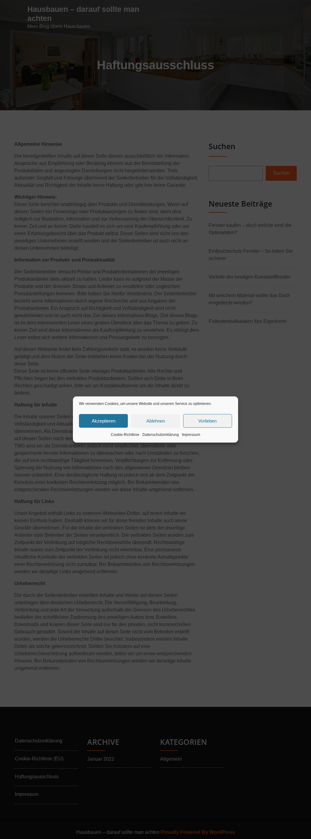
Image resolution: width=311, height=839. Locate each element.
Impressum (191, 435)
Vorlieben (207, 420)
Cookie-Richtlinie (125, 435)
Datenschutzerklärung (160, 435)
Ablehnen (155, 420)
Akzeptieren (103, 420)
